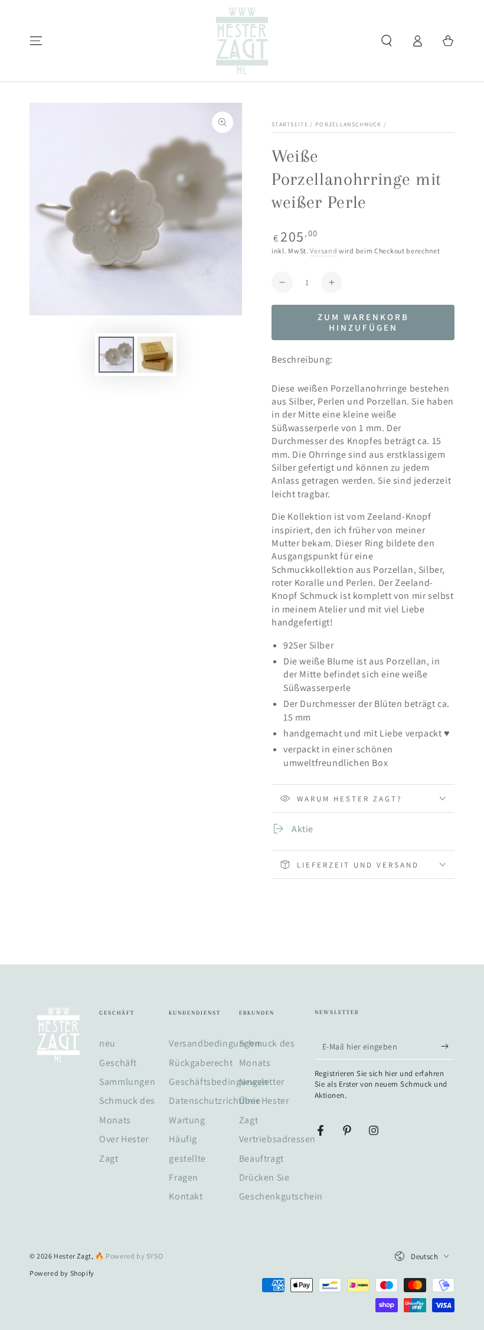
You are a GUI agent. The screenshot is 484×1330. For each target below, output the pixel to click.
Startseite (290, 124)
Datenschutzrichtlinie (215, 1100)
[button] (386, 41)
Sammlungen (127, 1081)
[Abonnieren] (447, 1046)
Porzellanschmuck (348, 124)
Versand (323, 250)
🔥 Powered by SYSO (129, 1255)
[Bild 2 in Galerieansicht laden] (155, 355)
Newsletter (261, 1081)
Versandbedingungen (214, 1043)
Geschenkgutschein (281, 1196)
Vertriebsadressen (277, 1139)
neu (107, 1043)
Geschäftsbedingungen (218, 1081)
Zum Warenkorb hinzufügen (363, 322)
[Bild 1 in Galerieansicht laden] (116, 355)
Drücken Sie (264, 1177)
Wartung (187, 1120)
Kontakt (185, 1196)
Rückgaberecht (201, 1063)
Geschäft (118, 1063)
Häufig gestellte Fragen (187, 1158)
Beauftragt (261, 1158)
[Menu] (36, 41)
